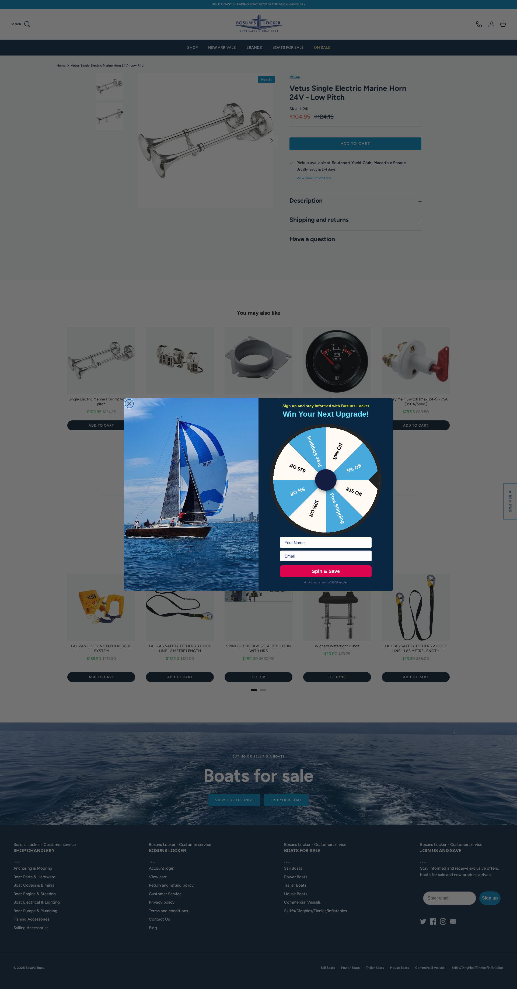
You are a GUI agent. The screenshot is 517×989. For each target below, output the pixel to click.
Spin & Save (326, 571)
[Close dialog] (129, 403)
